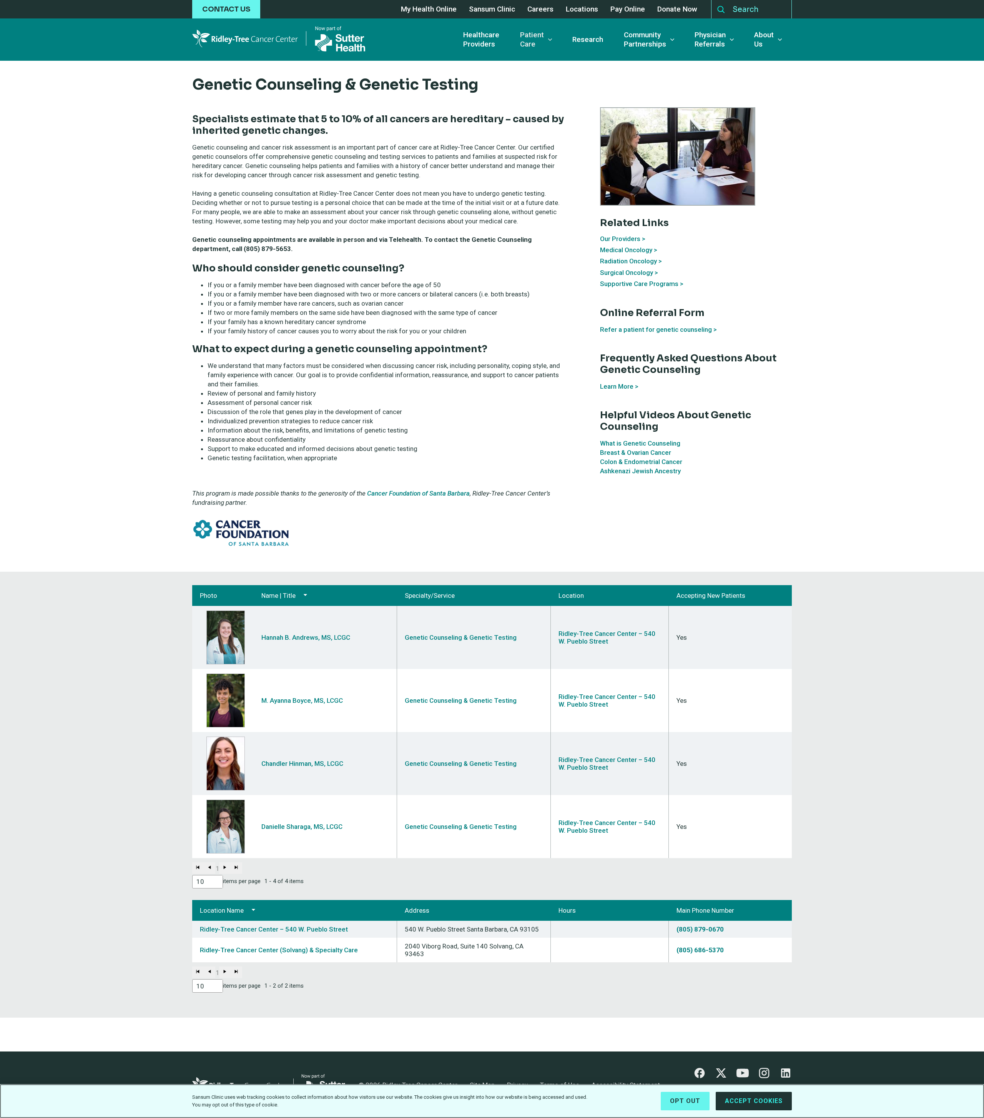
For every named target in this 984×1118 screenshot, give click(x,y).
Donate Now (677, 9)
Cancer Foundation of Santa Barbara (418, 493)
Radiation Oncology (628, 261)
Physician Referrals (710, 39)
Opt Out (685, 1101)
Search (721, 7)
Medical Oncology (626, 250)
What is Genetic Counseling (640, 443)
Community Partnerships (645, 39)
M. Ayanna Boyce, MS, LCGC (302, 700)
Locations (582, 9)
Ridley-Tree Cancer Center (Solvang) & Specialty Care (279, 950)
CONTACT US (226, 9)
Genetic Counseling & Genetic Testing (461, 637)
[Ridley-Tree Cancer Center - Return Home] (278, 39)
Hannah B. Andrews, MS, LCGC (305, 637)
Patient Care (532, 39)
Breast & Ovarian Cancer (635, 452)
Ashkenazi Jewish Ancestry (640, 471)
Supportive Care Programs (639, 284)
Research (587, 39)
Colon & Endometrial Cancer (641, 462)
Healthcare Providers (481, 39)
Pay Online (627, 9)
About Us (764, 39)
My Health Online (429, 9)
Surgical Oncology (626, 272)
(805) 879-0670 (700, 929)
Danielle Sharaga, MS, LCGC (301, 826)
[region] (492, 1101)
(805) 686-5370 (700, 950)
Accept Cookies (754, 1101)
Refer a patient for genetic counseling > (658, 329)
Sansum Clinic (492, 9)
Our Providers (620, 239)
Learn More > (619, 386)
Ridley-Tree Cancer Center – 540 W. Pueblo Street (606, 637)
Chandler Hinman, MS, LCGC (302, 763)
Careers (540, 9)
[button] (198, 868)
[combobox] (207, 881)
